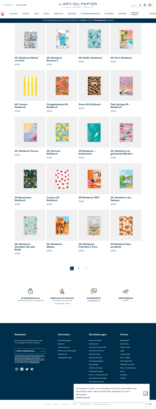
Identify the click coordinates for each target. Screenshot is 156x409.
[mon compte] (144, 5)
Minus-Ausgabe (125, 357)
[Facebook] (22, 370)
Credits (74, 404)
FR (4, 5)
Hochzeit (48, 404)
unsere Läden (21, 5)
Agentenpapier (124, 340)
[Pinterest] (32, 370)
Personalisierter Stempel (96, 381)
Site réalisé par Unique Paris (102, 404)
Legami (122, 351)
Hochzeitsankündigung (96, 361)
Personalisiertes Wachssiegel (98, 378)
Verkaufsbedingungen (64, 340)
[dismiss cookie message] (145, 393)
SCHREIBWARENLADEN (90, 14)
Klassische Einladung (95, 357)
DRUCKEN (72, 14)
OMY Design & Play (126, 361)
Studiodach (123, 375)
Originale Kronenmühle (127, 364)
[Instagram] (17, 370)
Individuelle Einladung (96, 371)
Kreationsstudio (94, 344)
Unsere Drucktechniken (96, 351)
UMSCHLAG (58, 14)
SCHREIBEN (109, 14)
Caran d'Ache (124, 344)
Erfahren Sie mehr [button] (83, 397)
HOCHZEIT (13, 14)
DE (8, 5)
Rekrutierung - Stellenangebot (67, 351)
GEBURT (26, 14)
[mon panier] (149, 5)
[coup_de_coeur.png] (2, 13)
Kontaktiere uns (94, 301)
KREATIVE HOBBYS (135, 14)
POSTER (152, 14)
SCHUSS (123, 378)
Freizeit (122, 371)
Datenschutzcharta (35, 362)
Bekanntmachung (94, 354)
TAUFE (36, 14)
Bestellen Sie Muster (95, 340)
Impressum (61, 344)
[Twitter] (27, 370)
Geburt (56, 404)
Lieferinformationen (64, 347)
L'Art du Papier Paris (78, 5)
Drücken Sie (65, 404)
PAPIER (46, 14)
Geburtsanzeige (94, 364)
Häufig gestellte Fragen (65, 357)
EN (12, 5)
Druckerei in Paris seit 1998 (97, 347)
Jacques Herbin (125, 354)
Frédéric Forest (125, 347)
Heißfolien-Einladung (95, 368)
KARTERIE (122, 14)
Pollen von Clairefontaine (128, 368)
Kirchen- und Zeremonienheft (98, 375)
